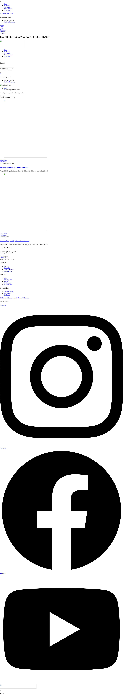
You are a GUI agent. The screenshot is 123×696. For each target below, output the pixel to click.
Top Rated (7, 295)
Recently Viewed (8, 291)
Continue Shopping (9, 22)
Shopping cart (8, 279)
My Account (7, 283)
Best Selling (7, 293)
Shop (5, 278)
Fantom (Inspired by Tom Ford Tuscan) (14, 241)
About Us (6, 266)
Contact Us (7, 268)
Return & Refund (9, 269)
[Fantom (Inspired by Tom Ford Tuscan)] (25, 230)
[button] (3, 161)
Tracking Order (8, 284)
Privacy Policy (8, 271)
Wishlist (6, 281)
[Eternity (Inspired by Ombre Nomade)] (25, 157)
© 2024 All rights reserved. (14, 298)
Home (5, 88)
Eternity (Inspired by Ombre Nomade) (14, 167)
